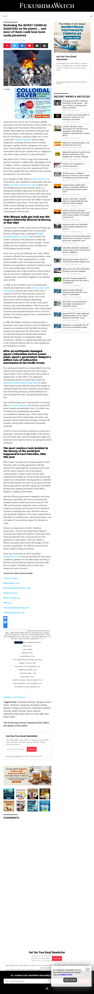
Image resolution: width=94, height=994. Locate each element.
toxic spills (39, 714)
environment (25, 708)
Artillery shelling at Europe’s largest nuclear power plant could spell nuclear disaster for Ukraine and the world (76, 214)
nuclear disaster (19, 711)
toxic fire (29, 714)
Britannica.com (10, 593)
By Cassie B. (74, 180)
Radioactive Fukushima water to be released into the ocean (75, 144)
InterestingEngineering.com (16, 608)
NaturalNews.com (11, 583)
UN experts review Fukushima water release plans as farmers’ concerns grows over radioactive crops (76, 238)
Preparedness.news (12, 556)
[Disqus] (27, 852)
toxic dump (19, 714)
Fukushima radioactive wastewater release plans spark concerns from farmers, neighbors (76, 250)
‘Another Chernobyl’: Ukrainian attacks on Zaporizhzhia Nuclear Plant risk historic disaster (75, 201)
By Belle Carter (76, 122)
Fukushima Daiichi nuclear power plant (20, 383)
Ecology (15, 708)
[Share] (27, 626)
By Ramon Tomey (76, 147)
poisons (36, 711)
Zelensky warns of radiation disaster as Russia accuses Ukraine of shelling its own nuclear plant (76, 175)
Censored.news (10, 578)
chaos (6, 705)
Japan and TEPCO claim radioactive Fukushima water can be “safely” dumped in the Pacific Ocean (75, 315)
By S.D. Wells (75, 110)
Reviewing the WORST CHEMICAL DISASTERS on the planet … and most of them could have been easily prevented (75, 104)
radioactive (8, 714)
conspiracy (24, 705)
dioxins (44, 705)
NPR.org (7, 603)
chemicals (14, 705)
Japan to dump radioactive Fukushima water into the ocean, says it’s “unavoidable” (75, 292)
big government (43, 702)
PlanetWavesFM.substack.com (17, 588)
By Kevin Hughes (76, 159)
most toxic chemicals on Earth (22, 185)
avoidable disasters (26, 702)
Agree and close (70, 980)
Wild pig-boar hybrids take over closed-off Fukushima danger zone (76, 261)
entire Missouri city (40, 179)
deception (35, 705)
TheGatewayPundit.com (14, 613)
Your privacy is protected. (13, 756)
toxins (12, 717)
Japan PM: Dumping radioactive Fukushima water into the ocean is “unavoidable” (75, 280)
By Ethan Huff (75, 138)
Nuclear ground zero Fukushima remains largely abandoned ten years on (75, 226)
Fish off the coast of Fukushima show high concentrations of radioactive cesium (74, 304)
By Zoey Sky (75, 169)
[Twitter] (27, 622)
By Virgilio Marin (76, 285)
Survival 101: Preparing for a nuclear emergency (73, 165)
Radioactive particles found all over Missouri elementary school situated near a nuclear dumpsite (76, 154)
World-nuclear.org (11, 598)
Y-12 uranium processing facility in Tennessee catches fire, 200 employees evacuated (75, 117)
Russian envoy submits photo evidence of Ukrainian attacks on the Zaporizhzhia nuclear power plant (75, 188)
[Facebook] (27, 618)
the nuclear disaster (17, 405)
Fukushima (37, 708)
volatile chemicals (23, 139)
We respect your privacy (34, 969)
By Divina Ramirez (76, 297)
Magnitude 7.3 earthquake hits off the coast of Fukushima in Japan (75, 326)
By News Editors (76, 206)
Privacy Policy (66, 975)
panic (29, 711)
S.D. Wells (21, 40)
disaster (7, 708)
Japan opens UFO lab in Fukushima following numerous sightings (75, 270)
